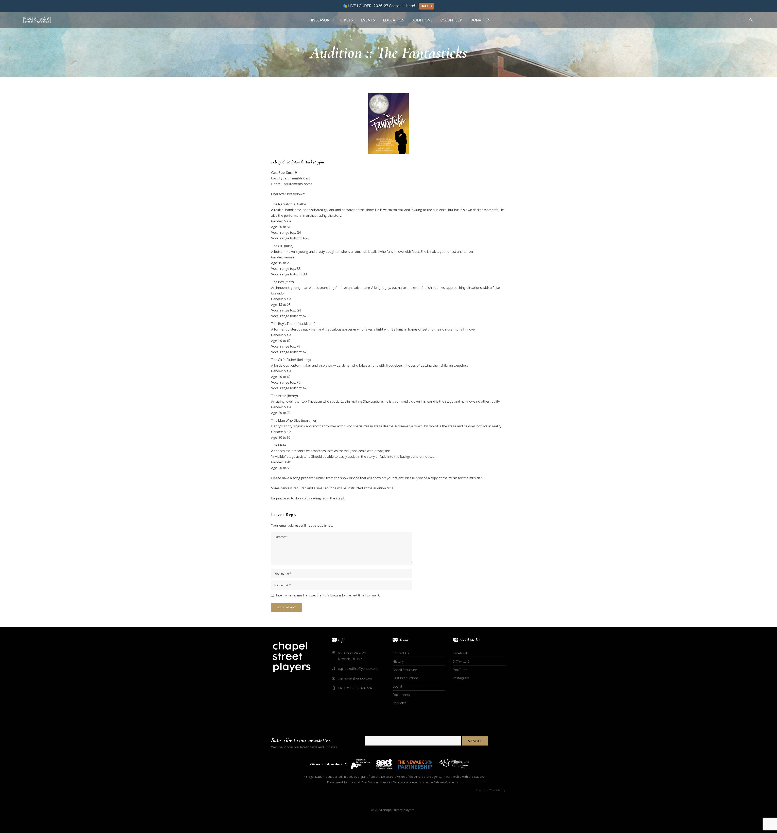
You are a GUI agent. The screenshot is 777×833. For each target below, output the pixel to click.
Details (426, 6)
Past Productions (405, 678)
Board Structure (405, 670)
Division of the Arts (407, 777)
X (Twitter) (461, 661)
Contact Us (401, 653)
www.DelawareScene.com (443, 782)
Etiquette (399, 703)
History (398, 661)
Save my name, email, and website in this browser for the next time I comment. (328, 595)
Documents (401, 694)
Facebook (460, 653)
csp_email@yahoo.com (355, 678)
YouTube (460, 670)
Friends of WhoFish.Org (490, 790)
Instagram (461, 678)
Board (397, 686)
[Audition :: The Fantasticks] (388, 123)
